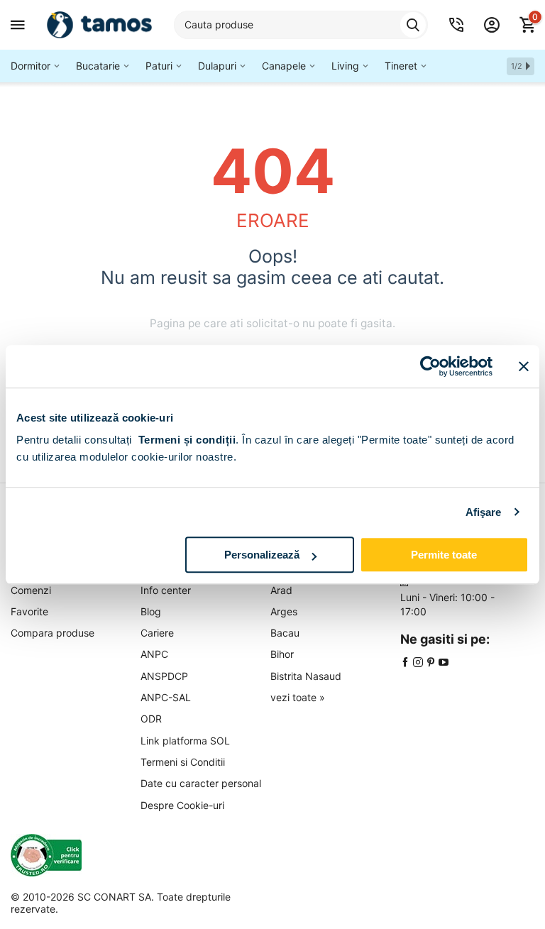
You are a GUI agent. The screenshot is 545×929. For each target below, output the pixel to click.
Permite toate (444, 555)
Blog (151, 611)
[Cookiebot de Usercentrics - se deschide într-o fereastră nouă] (430, 366)
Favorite (29, 611)
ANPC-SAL (166, 697)
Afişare (484, 512)
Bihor (282, 654)
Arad (281, 590)
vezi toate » (297, 697)
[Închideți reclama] (524, 366)
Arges (283, 611)
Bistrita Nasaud (305, 676)
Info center (166, 590)
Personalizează (261, 555)
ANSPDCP (164, 676)
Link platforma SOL (185, 741)
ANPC (154, 654)
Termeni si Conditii (183, 762)
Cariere (157, 633)
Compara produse (52, 633)
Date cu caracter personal (201, 783)
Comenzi (31, 590)
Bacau (284, 633)
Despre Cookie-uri (182, 805)
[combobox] (301, 25)
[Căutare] (413, 25)
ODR (151, 719)
